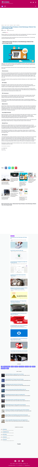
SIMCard (33, 366)
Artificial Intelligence (7, 366)
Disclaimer (24, 463)
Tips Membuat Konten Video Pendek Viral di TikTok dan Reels (14, 384)
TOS (27, 463)
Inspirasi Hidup (21, 366)
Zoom (7, 368)
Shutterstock (3, 368)
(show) (7, 32)
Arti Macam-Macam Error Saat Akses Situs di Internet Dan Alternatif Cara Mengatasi (14, 195)
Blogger (23, 465)
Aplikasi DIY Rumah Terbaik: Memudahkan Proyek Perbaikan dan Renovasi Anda (16, 414)
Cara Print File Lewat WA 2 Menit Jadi (16, 250)
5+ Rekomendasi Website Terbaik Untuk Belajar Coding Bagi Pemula (5, 198)
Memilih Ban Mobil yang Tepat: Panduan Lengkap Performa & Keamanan (15, 404)
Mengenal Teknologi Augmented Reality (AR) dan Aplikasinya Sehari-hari (15, 389)
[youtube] (33, 2)
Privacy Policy (20, 463)
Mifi (30, 366)
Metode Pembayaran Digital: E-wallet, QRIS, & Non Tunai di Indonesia (15, 399)
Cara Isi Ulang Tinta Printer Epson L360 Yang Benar (19, 350)
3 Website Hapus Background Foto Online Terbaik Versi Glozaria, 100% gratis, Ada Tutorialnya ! (32, 180)
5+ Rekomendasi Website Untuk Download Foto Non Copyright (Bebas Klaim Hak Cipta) (14, 180)
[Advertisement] (19, 16)
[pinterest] (16, 168)
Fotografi (16, 366)
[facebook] (31, 2)
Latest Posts (2, 424)
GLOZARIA (16, 465)
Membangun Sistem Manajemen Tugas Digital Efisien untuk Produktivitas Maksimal (17, 409)
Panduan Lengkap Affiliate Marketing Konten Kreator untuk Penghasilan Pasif (16, 419)
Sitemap (14, 463)
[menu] (5, 6)
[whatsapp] (12, 168)
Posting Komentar (11, 30)
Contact (17, 463)
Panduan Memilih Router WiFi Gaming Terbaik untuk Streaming (14, 379)
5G (1, 366)
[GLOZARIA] (6, 2)
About (11, 463)
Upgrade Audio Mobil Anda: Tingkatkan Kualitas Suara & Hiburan (14, 374)
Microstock (26, 366)
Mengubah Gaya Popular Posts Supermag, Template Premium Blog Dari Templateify (23, 198)
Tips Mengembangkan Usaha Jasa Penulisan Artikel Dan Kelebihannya (5, 183)
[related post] (5, 177)
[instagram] (35, 2)
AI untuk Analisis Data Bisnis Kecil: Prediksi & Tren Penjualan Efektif (15, 394)
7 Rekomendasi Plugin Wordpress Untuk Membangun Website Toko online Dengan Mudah (22, 184)
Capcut (12, 366)
